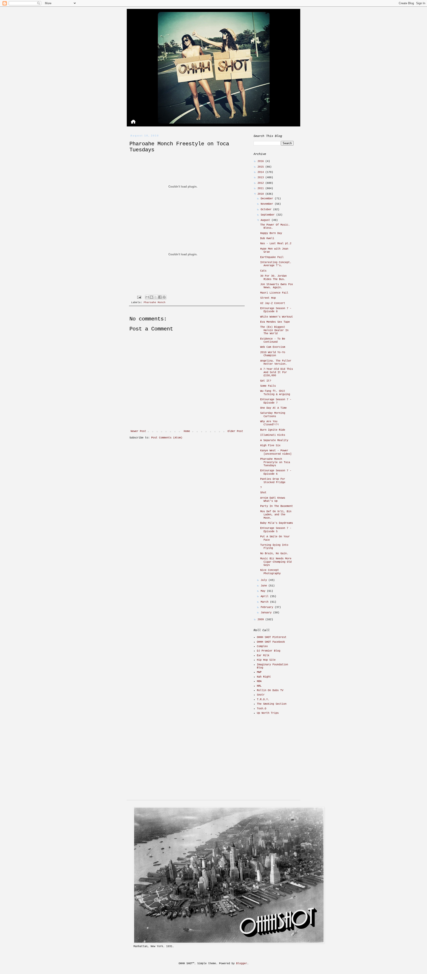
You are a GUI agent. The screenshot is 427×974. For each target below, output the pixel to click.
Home (187, 431)
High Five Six (270, 445)
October (267, 209)
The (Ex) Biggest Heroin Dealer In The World (274, 330)
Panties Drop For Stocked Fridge (272, 481)
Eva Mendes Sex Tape (275, 322)
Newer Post (138, 431)
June (264, 585)
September (268, 214)
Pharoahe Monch (154, 302)
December (268, 198)
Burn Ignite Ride (272, 430)
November (268, 204)
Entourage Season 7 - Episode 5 (275, 530)
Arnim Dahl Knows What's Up (272, 499)
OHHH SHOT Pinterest (271, 637)
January (267, 612)
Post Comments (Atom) (166, 437)
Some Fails (268, 386)
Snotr (261, 694)
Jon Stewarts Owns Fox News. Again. (276, 286)
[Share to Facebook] (160, 297)
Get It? (265, 380)
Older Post (235, 431)
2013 (261, 177)
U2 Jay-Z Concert (272, 303)
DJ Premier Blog (268, 650)
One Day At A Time (273, 408)
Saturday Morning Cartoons (272, 415)
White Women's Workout (276, 316)
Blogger (241, 963)
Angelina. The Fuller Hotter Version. (275, 362)
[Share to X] (155, 297)
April (265, 596)
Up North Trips (268, 713)
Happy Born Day (271, 233)
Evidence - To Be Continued (272, 340)
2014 (261, 172)
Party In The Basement (276, 506)
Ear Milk (263, 655)
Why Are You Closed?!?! (269, 423)
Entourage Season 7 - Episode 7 (275, 401)
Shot (263, 492)
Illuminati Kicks (272, 435)
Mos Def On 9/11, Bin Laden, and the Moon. (275, 515)
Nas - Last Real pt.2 (275, 243)
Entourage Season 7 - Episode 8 (275, 310)
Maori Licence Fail (274, 292)
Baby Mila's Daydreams (276, 523)
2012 (261, 183)
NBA (259, 681)
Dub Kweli (267, 238)
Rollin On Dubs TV (270, 690)
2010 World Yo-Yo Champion (272, 354)
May (264, 591)
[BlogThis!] (151, 297)
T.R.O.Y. (263, 699)
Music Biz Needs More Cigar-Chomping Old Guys (276, 562)
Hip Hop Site (266, 660)
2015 (261, 166)
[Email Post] (139, 297)
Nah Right (264, 676)
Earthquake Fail (272, 257)
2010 (261, 194)
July (264, 580)
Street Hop (268, 298)
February (268, 607)
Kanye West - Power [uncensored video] (276, 452)
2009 (261, 619)
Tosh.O (261, 708)
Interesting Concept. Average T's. (275, 264)
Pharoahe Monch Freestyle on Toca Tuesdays (275, 462)
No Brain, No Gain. (274, 553)
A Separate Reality (274, 440)
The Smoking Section (271, 704)
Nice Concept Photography (270, 572)
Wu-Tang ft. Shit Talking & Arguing (275, 393)
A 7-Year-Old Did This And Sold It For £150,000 (276, 372)
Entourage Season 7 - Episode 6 (275, 472)
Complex (262, 646)
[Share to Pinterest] (164, 297)
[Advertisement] (281, 750)
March (265, 602)
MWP (259, 672)
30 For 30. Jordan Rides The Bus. (273, 277)
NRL (259, 686)
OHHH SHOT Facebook (271, 642)
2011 (261, 188)
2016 (261, 161)
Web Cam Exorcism (272, 347)
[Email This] (147, 297)
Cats (263, 270)
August (266, 220)
